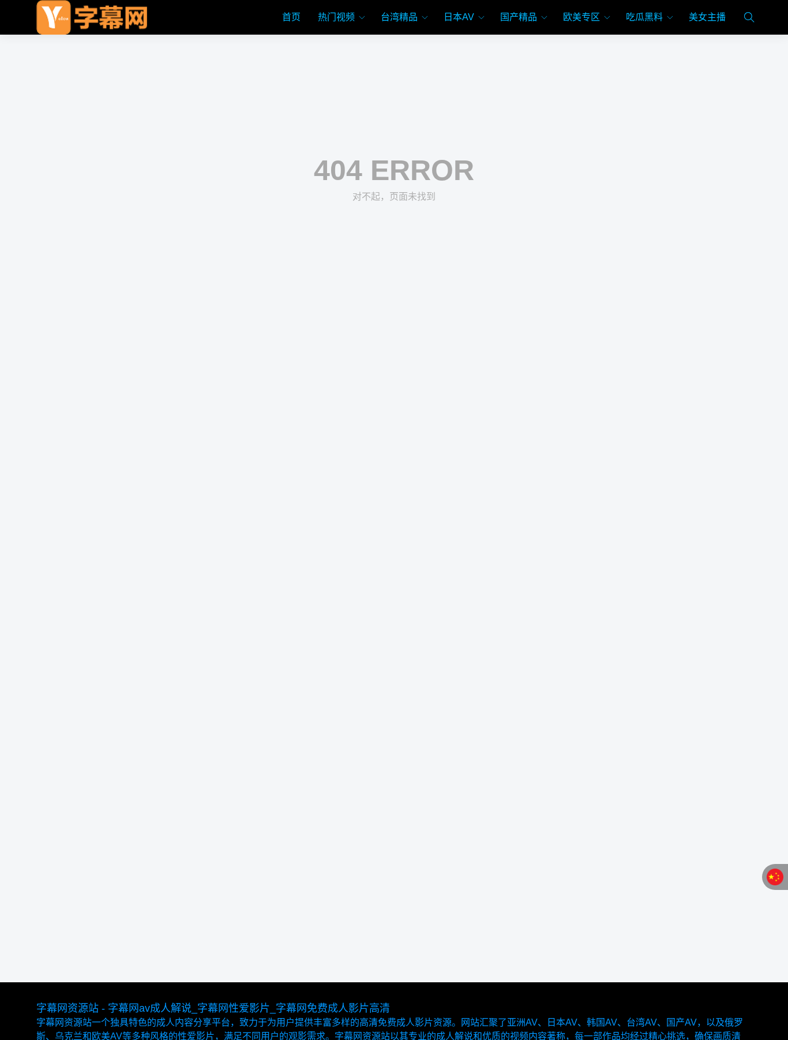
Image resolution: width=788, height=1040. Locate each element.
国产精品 (518, 17)
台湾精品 (399, 17)
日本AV (459, 17)
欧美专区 (581, 17)
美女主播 (707, 17)
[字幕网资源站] (92, 17)
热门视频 (336, 17)
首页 (291, 17)
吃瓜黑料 (644, 17)
